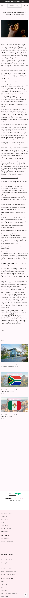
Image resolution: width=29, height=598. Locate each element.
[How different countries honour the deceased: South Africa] (14, 379)
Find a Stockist (5, 519)
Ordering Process (5, 563)
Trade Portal (4, 531)
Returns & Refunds (6, 568)
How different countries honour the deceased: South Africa (12, 390)
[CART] (26, 6)
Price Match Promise (6, 557)
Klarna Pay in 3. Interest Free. (8, 571)
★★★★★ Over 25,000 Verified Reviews (14, 1)
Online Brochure (5, 525)
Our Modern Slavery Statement (9, 593)
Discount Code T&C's (6, 560)
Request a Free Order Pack (8, 574)
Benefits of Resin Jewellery (8, 541)
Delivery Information (6, 565)
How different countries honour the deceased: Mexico (12, 415)
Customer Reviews (5, 547)
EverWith (11, 313)
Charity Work (4, 584)
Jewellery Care (5, 538)
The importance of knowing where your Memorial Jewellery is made (13, 365)
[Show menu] (1, 6)
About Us (3, 581)
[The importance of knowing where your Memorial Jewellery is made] (14, 353)
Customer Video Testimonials (8, 550)
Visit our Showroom (6, 528)
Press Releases (4, 596)
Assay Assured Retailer (7, 544)
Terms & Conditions (6, 587)
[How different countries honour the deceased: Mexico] (14, 404)
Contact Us (4, 516)
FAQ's (2, 522)
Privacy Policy (4, 590)
